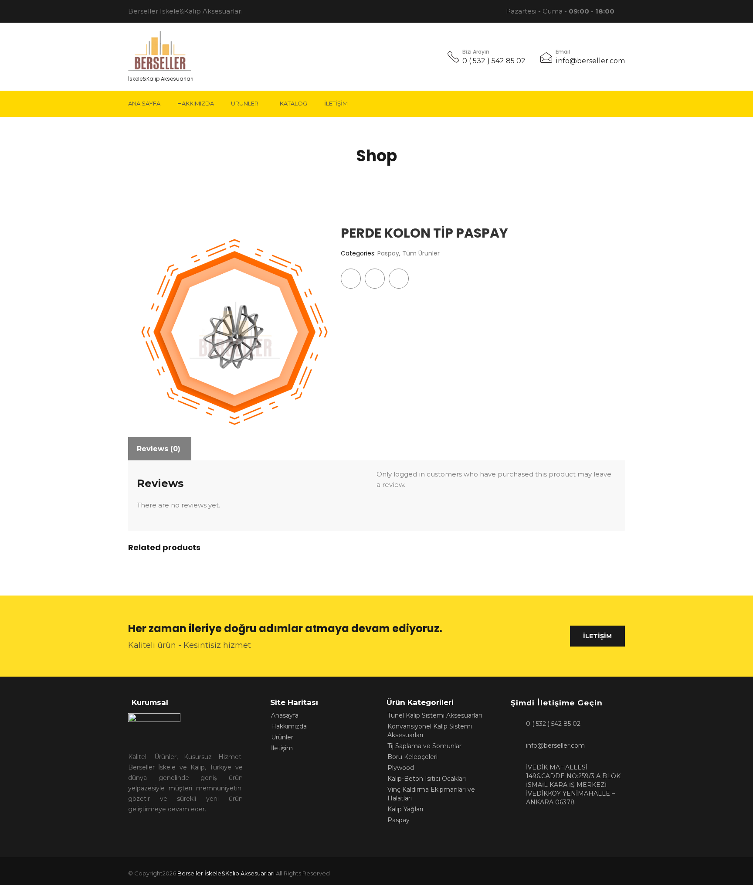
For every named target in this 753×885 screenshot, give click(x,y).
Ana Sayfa (144, 103)
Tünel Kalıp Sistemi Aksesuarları (434, 715)
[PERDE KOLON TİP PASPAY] (228, 325)
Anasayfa (284, 715)
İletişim (336, 103)
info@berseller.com (590, 61)
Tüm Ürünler (421, 253)
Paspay (388, 253)
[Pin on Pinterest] (399, 279)
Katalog (293, 103)
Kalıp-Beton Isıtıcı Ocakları (426, 779)
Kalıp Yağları (405, 809)
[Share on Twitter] (375, 279)
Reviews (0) (158, 449)
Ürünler (244, 103)
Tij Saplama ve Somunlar (424, 746)
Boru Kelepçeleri (412, 757)
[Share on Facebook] (351, 279)
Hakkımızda (195, 103)
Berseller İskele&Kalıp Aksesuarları (226, 873)
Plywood (400, 768)
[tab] (158, 448)
